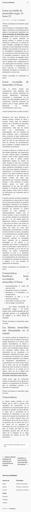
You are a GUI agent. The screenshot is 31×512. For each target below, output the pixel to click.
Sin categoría (21, 20)
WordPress (12, 508)
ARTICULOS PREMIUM (8, 2)
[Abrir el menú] (28, 3)
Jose (15, 20)
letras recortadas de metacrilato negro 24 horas (14, 445)
